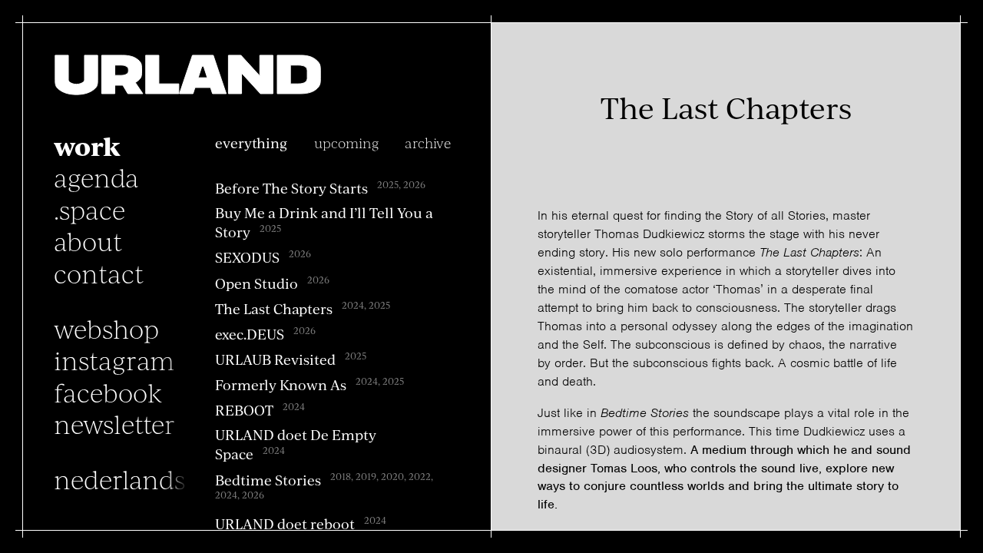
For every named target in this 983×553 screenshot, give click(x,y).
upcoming (346, 142)
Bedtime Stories (268, 478)
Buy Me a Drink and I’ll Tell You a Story (324, 222)
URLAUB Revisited (275, 359)
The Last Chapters (274, 307)
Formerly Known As (280, 384)
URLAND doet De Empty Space (295, 444)
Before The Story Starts (291, 187)
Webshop (106, 328)
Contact (99, 272)
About (88, 240)
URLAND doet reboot (285, 523)
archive (428, 142)
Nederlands (119, 478)
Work (87, 145)
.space (89, 208)
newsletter (114, 423)
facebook (108, 391)
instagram (114, 359)
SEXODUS (247, 257)
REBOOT (244, 409)
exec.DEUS (249, 333)
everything (251, 142)
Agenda (96, 176)
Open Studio (256, 282)
